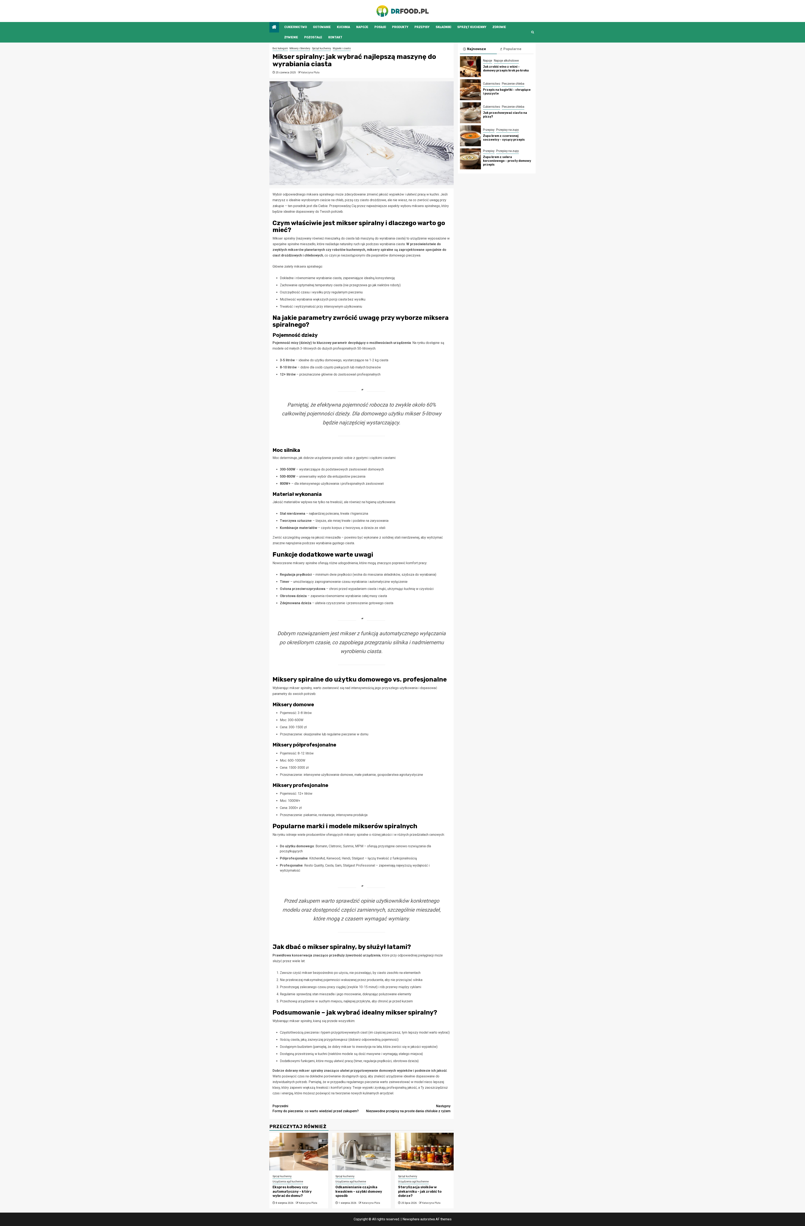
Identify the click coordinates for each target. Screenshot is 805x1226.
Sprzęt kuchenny (471, 27)
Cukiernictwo (295, 27)
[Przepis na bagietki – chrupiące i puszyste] (470, 89)
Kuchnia (343, 27)
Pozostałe (313, 37)
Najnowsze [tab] (476, 49)
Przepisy (422, 27)
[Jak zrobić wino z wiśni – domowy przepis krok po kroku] (470, 66)
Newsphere (410, 1219)
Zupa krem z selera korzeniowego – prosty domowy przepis (507, 160)
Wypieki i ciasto (342, 48)
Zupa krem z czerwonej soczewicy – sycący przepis (504, 137)
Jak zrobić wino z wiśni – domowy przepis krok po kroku (506, 68)
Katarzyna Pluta (310, 72)
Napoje (362, 27)
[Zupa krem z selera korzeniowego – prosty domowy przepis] (470, 158)
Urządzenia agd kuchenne (288, 1181)
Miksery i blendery (300, 48)
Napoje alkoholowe (506, 60)
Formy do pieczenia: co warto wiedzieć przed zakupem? (316, 1108)
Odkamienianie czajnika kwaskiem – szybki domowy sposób (358, 1191)
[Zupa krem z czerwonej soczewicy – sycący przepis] (470, 135)
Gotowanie (322, 27)
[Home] (274, 27)
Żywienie (291, 37)
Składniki (443, 27)
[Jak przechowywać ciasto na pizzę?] (470, 112)
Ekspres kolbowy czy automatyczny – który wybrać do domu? (292, 1191)
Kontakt (335, 37)
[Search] (532, 32)
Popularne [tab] (512, 49)
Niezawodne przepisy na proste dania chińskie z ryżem (408, 1108)
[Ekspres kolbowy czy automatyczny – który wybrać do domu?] (298, 1151)
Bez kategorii (280, 48)
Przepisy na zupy (507, 129)
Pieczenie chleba (513, 83)
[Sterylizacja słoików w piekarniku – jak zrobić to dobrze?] (424, 1151)
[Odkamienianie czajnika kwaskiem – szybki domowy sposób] (361, 1151)
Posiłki (380, 27)
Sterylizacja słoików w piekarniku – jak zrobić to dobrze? (419, 1191)
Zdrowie (499, 27)
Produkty (400, 27)
